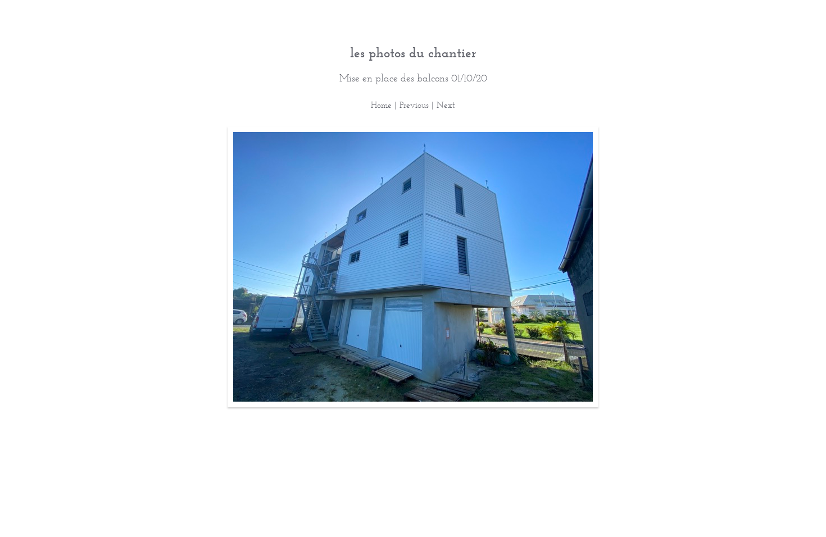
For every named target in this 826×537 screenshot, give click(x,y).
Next (446, 104)
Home (381, 104)
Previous (414, 104)
